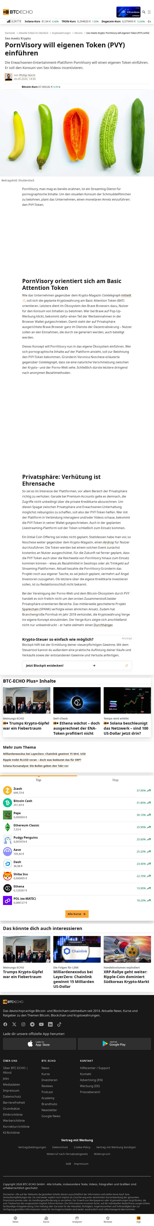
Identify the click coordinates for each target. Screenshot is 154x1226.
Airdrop (108, 542)
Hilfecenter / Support (95, 1068)
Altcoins (78, 33)
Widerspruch (102, 1154)
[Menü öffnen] (149, 12)
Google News (51, 1116)
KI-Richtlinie (11, 1133)
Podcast (47, 1092)
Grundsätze (11, 1108)
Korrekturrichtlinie (16, 1127)
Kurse (46, 1074)
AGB (68, 1163)
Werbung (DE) (90, 1086)
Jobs (6, 1078)
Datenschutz (12, 1096)
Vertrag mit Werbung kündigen (116, 1147)
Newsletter (49, 1110)
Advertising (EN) (91, 1080)
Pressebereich (90, 1092)
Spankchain (30, 609)
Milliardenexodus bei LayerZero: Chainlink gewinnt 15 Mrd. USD (44, 754)
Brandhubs (49, 1104)
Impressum (11, 1090)
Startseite (10, 33)
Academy (48, 1098)
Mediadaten (11, 1084)
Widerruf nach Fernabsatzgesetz (67, 1154)
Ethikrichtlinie (13, 1114)
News (45, 1068)
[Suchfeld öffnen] (144, 12)
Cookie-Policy (82, 1147)
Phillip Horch (27, 75)
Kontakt (85, 1074)
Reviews (47, 1086)
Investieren (49, 1080)
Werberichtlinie (14, 1120)
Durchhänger (103, 625)
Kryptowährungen (61, 33)
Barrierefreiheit (14, 1102)
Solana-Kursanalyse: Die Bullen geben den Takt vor (36, 766)
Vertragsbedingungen (32, 1147)
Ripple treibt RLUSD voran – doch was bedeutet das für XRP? (42, 760)
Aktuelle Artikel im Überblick (33, 33)
